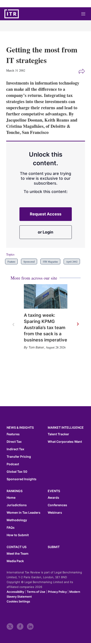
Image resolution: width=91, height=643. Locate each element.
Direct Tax (14, 441)
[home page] (11, 13)
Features (13, 434)
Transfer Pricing (19, 456)
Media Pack (15, 561)
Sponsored (29, 261)
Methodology (17, 520)
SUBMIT (54, 547)
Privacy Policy (57, 591)
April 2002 (72, 261)
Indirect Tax (15, 449)
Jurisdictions (17, 505)
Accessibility (15, 591)
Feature (11, 261)
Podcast (13, 464)
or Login (45, 232)
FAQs (11, 527)
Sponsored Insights (21, 479)
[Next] (77, 324)
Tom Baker (36, 347)
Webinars (55, 512)
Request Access (45, 214)
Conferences (57, 505)
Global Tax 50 (17, 471)
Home (11, 497)
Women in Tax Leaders (23, 512)
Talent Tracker (58, 434)
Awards (53, 497)
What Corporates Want (65, 441)
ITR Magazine (50, 261)
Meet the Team (17, 553)
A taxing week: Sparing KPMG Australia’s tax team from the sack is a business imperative (45, 328)
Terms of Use (36, 591)
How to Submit (18, 535)
